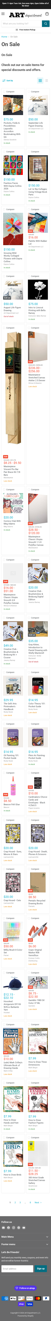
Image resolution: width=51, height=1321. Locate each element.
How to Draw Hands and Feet (11, 1121)
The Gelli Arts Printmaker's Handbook (10, 706)
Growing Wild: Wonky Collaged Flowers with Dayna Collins (13, 257)
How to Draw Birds (12, 1174)
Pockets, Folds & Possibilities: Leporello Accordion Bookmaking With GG (12, 130)
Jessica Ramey (34, 602)
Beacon (6, 807)
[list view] (46, 80)
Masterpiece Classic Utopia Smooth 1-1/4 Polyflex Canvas (35, 540)
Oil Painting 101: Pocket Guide (11, 757)
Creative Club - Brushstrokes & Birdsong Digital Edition (35, 595)
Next (37, 1202)
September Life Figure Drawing (35, 124)
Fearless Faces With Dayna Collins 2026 (13, 186)
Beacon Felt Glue (12, 804)
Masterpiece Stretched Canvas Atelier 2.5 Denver (36, 378)
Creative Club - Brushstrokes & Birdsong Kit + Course (11, 653)
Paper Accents (34, 808)
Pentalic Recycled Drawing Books (36, 902)
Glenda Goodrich (10, 140)
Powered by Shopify (25, 1316)
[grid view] (40, 80)
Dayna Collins (9, 192)
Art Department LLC (35, 129)
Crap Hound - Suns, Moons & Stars (13, 853)
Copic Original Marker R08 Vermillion (35, 953)
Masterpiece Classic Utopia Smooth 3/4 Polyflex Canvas (11, 598)
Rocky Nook (8, 712)
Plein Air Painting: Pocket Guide (36, 757)
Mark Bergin (33, 1068)
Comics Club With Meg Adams (12, 522)
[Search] (46, 23)
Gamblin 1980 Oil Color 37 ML (36, 1001)
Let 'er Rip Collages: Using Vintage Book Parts (37, 192)
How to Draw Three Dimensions (37, 1063)
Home (4, 37)
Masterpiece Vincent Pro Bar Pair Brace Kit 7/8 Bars (12, 470)
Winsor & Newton (35, 383)
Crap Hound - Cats (12, 900)
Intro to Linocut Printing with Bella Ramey (36, 310)
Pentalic (31, 906)
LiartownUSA (9, 857)
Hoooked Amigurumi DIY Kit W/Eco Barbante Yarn (12, 1005)
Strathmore (32, 1186)
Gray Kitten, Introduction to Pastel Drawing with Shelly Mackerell (37, 648)
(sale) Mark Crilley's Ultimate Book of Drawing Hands (13, 1065)
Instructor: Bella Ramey (37, 316)
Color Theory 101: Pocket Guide (36, 705)
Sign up (41, 1268)
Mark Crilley (8, 1071)
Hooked (7, 1013)
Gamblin (31, 1006)
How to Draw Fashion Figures (35, 1121)
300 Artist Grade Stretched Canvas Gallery (36, 1180)
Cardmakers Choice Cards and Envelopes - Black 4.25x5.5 (37, 801)
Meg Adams (8, 527)
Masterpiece (8, 478)
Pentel (6, 955)
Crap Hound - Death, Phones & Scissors (37, 853)
